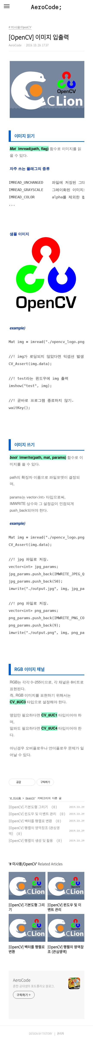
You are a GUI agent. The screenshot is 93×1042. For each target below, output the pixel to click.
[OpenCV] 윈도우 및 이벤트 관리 (32, 813)
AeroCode (21, 980)
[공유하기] (25, 782)
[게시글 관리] (30, 782)
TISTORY (47, 1034)
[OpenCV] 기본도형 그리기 (28, 806)
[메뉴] (6, 6)
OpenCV (30, 798)
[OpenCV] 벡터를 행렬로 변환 (30, 820)
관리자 (60, 1034)
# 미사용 (15, 798)
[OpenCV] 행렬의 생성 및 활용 (31, 840)
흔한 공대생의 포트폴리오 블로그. (34, 986)
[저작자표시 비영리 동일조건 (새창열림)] (60, 782)
